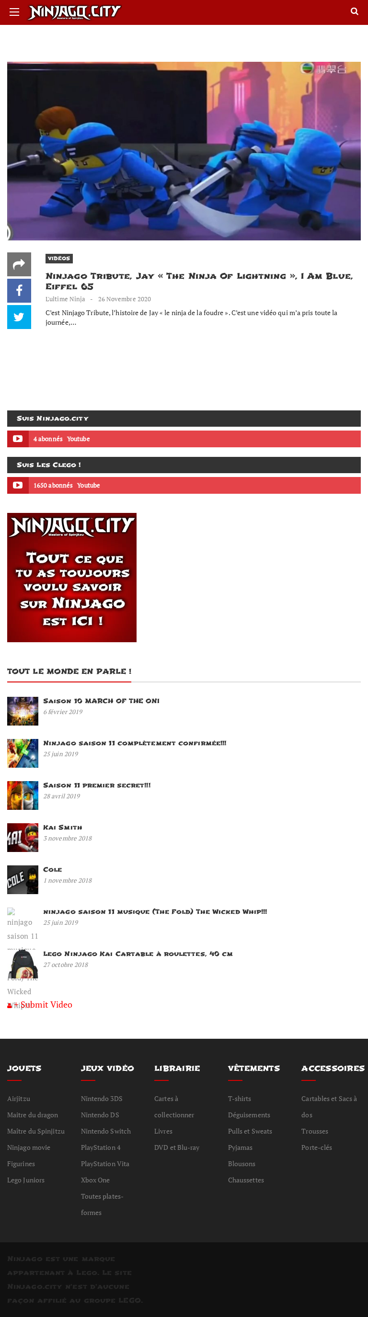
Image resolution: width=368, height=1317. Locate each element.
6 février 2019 (62, 711)
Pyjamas (240, 1147)
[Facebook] (19, 291)
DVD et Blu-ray (176, 1147)
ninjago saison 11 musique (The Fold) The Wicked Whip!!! (155, 912)
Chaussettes (246, 1179)
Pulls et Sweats (250, 1130)
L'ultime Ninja (65, 299)
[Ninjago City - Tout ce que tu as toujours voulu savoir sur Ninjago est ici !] (109, 12)
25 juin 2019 (60, 753)
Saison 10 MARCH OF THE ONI (101, 701)
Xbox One (95, 1179)
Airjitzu (18, 1098)
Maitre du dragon (32, 1114)
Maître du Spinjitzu (36, 1130)
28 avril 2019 (61, 796)
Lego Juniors (26, 1179)
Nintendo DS (100, 1114)
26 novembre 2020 (124, 299)
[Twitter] (19, 317)
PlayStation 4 (100, 1147)
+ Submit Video (43, 1004)
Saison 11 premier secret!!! (96, 785)
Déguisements (249, 1114)
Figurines (21, 1163)
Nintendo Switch (106, 1130)
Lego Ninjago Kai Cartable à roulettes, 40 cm (138, 954)
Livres (163, 1130)
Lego (86, 1272)
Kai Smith (62, 827)
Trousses (314, 1130)
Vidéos (59, 258)
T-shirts (240, 1098)
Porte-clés (316, 1147)
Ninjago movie (28, 1147)
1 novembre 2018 (67, 880)
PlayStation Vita (105, 1163)
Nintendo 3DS (102, 1098)
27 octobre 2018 (65, 964)
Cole (52, 869)
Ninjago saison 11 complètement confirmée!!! (134, 743)
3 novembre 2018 (67, 838)
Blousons (242, 1163)
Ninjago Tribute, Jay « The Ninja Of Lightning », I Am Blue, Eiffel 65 (199, 281)
